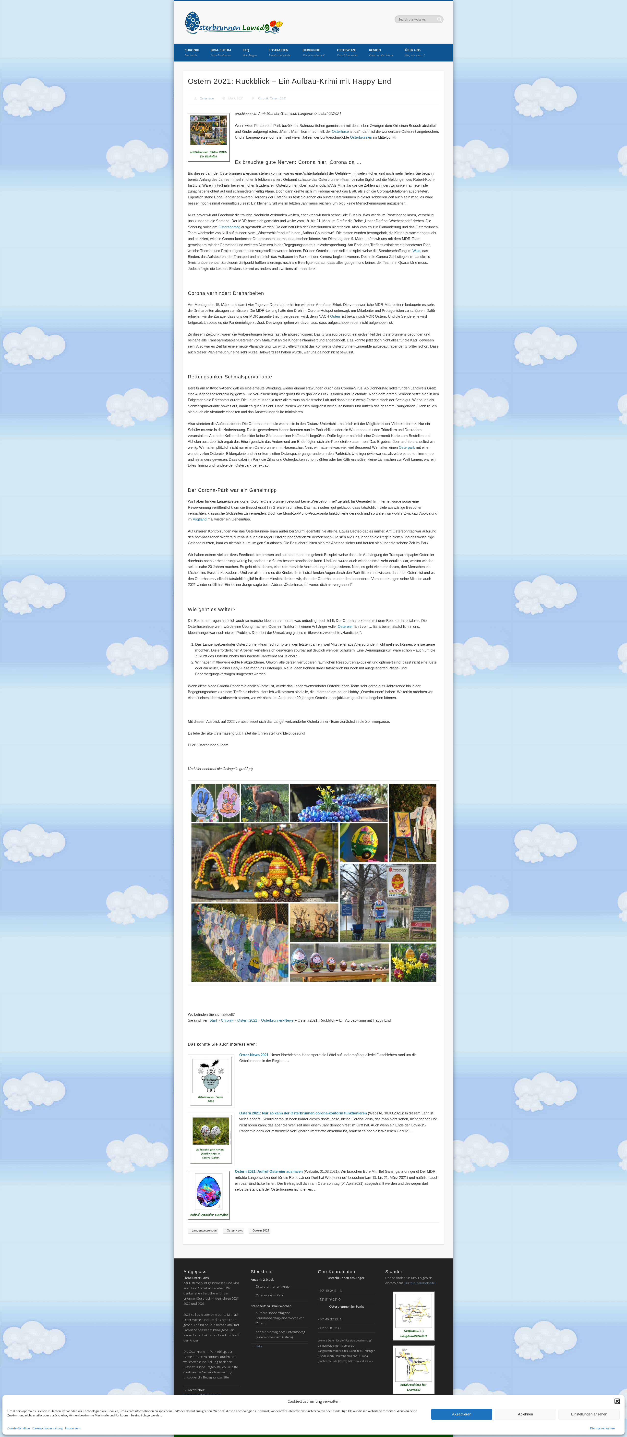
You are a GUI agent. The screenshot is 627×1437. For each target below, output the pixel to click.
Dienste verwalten (602, 1428)
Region (381, 52)
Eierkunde (313, 52)
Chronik (192, 52)
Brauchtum (221, 52)
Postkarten (279, 52)
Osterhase (207, 98)
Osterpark (407, 447)
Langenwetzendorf (204, 1230)
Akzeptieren (461, 1414)
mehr (256, 1346)
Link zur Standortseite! (419, 1283)
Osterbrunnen (361, 137)
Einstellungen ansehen (589, 1414)
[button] (617, 1401)
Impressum (73, 1428)
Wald (416, 251)
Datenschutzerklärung (47, 1428)
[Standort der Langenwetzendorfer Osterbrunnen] (414, 1316)
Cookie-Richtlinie (18, 1428)
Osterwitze (347, 52)
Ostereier (345, 626)
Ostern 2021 (278, 98)
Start (213, 1020)
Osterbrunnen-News (277, 1020)
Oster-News (235, 1230)
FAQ (250, 52)
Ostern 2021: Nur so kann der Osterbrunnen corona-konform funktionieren (303, 1113)
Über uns (415, 52)
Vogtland (199, 519)
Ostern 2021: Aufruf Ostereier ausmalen (269, 1171)
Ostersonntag (229, 227)
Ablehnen (525, 1414)
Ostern (335, 316)
